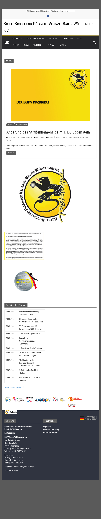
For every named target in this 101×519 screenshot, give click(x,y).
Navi (70, 137)
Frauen (26, 45)
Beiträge (10, 125)
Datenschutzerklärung (51, 430)
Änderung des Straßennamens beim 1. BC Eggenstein (48, 132)
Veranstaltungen (33, 39)
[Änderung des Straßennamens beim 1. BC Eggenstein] (50, 95)
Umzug (87, 137)
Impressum (47, 427)
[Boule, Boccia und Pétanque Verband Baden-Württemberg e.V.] (7, 42)
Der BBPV (16, 39)
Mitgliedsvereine (21, 125)
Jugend (15, 45)
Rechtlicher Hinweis (50, 432)
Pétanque (76, 137)
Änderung (57, 137)
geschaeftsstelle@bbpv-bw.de (20, 449)
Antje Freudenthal (26, 137)
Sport (79, 39)
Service (51, 45)
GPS (67, 137)
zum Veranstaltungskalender (14, 387)
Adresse (50, 137)
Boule (63, 137)
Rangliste (68, 39)
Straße (82, 137)
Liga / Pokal (53, 39)
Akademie (37, 45)
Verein (8, 140)
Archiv (63, 45)
